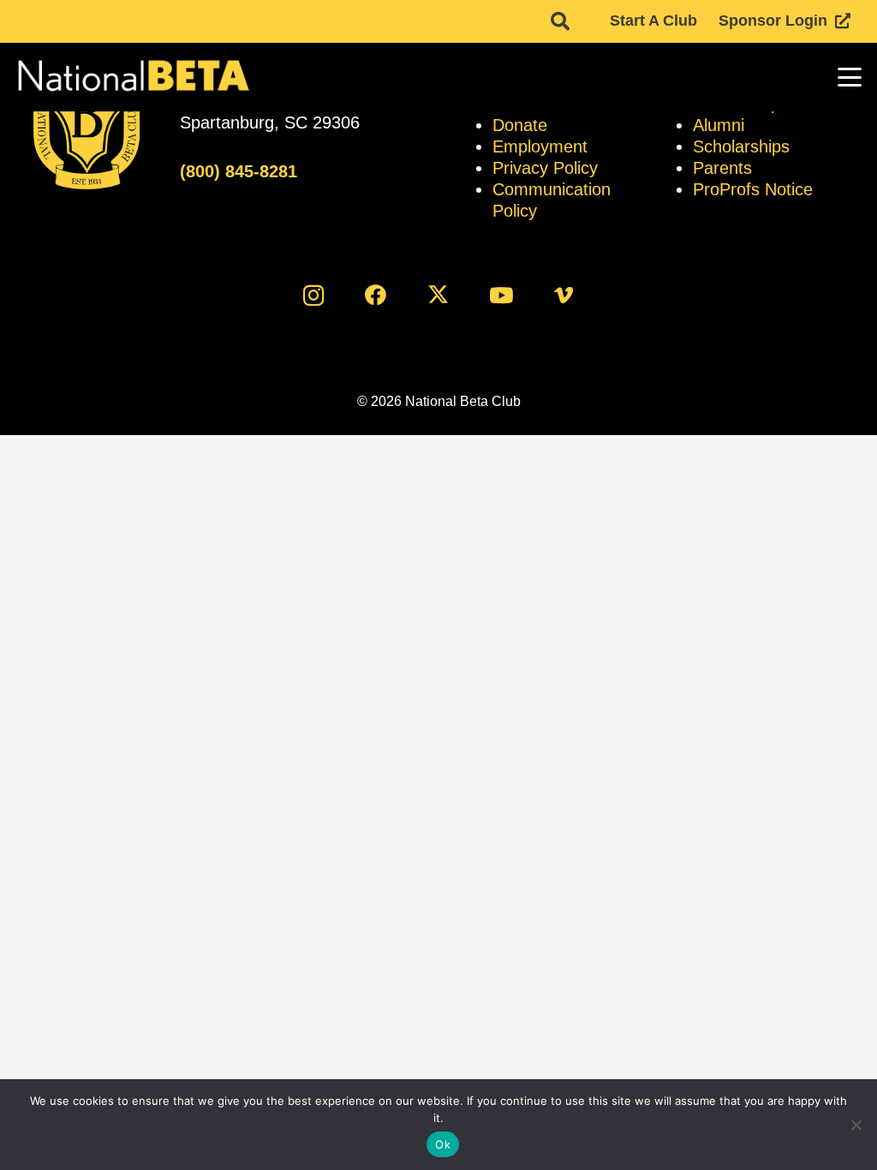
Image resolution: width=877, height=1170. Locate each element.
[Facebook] (376, 295)
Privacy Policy (545, 167)
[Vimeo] (564, 295)
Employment (540, 146)
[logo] (132, 77)
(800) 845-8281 (238, 171)
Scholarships (741, 146)
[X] (439, 295)
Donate (519, 125)
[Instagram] (313, 295)
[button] (560, 21)
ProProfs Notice (753, 189)
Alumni (718, 125)
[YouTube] (501, 295)
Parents (722, 167)
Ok (442, 1144)
